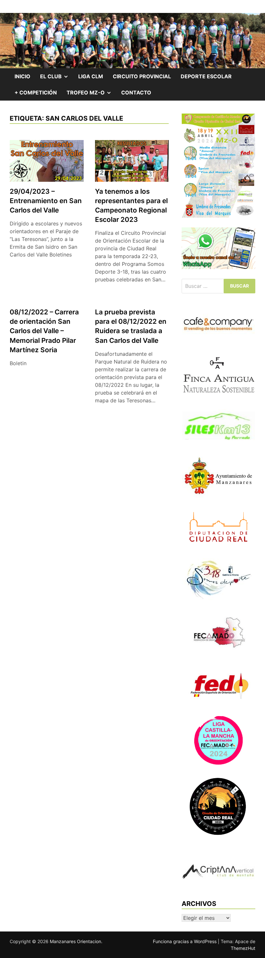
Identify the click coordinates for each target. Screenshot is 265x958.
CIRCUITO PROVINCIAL (142, 76)
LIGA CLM (90, 76)
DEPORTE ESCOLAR (206, 76)
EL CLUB (56, 78)
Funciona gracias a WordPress (185, 941)
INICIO (22, 76)
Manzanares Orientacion (75, 941)
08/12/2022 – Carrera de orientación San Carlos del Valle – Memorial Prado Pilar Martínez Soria (44, 331)
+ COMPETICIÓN (36, 92)
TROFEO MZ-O (91, 95)
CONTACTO (136, 92)
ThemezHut (243, 948)
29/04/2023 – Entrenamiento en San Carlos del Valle (46, 200)
